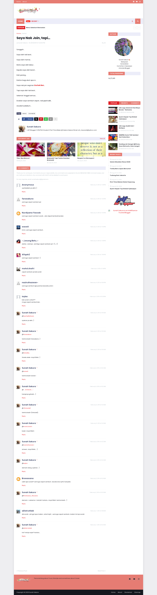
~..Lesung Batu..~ (30, 240)
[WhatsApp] (46, 119)
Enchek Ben (39, 85)
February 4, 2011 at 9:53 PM (98, 282)
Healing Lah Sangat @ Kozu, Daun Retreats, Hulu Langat (129, 145)
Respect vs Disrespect (85, 158)
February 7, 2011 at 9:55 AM (98, 511)
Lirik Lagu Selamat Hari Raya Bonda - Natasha (129, 109)
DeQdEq (26, 353)
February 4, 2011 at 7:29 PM (98, 199)
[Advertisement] (101, 11)
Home (19, 2)
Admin (24, 33)
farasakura (27, 198)
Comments (135, 103)
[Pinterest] (41, 119)
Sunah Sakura (34, 126)
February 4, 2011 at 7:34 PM (98, 227)
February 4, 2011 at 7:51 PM (98, 268)
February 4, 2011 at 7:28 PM (98, 185)
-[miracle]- (27, 408)
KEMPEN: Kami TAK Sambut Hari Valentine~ (128, 136)
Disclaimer (128, 592)
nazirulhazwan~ (30, 282)
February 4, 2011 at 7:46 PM (98, 254)
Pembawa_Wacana (30, 496)
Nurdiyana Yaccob (31, 212)
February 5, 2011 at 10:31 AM (98, 478)
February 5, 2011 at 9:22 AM (98, 441)
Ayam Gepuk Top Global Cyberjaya (128, 118)
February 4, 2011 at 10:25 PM (98, 296)
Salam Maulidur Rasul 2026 (120, 162)
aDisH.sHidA (28, 510)
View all (102, 138)
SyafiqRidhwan (28, 316)
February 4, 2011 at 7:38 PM (98, 241)
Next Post (101, 571)
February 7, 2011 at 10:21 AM (98, 525)
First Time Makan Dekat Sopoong (122, 182)
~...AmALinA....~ (28, 390)
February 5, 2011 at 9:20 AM (98, 368)
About (25, 2)
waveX (25, 226)
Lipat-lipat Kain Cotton (36, 28)
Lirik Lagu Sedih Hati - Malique (127, 127)
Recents (124, 103)
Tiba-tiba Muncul (23, 158)
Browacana (28, 478)
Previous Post (22, 571)
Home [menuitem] (20, 21)
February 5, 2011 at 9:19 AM (98, 313)
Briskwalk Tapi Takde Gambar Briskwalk (58, 159)
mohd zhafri (28, 268)
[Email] (50, 119)
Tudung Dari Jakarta (118, 175)
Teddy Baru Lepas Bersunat (120, 169)
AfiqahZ (26, 254)
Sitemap (137, 592)
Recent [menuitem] (34, 21)
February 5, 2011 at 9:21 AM (98, 405)
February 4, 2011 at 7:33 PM (98, 213)
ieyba (25, 296)
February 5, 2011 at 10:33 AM (98, 492)
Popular (114, 103)
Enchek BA (32, 113)
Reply (24, 192)
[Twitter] (36, 119)
